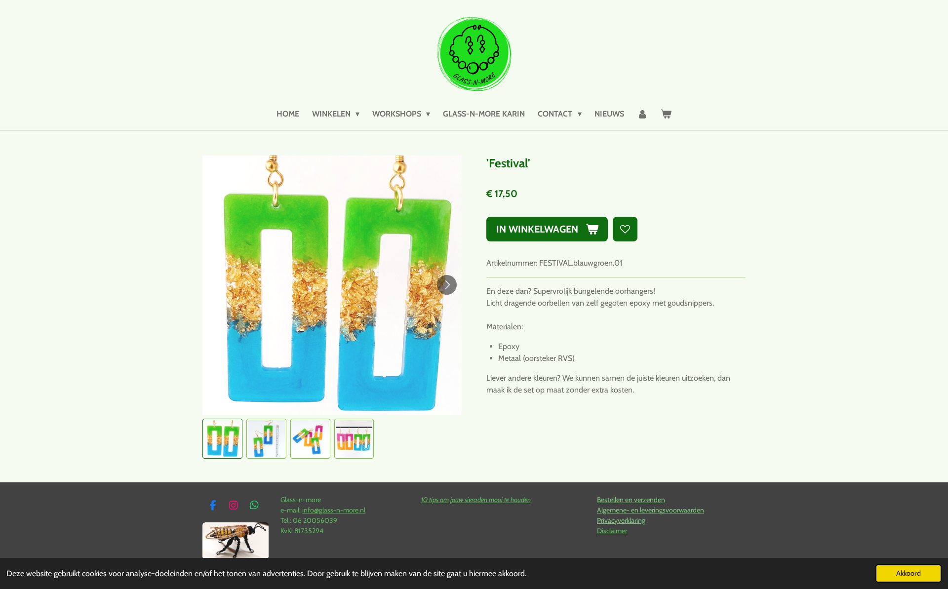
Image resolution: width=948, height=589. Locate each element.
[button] (222, 439)
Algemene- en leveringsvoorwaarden (650, 510)
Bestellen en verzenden (631, 499)
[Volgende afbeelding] (447, 285)
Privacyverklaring (621, 520)
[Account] (642, 114)
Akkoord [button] (908, 573)
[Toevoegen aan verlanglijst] (625, 229)
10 (424, 499)
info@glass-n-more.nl (333, 510)
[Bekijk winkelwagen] (666, 114)
